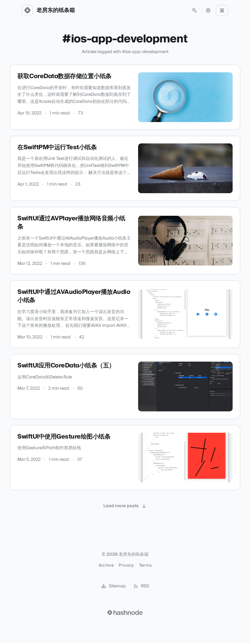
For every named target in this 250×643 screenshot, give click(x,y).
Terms (145, 565)
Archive (106, 565)
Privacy (126, 565)
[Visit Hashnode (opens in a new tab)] (125, 612)
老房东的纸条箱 (56, 10)
